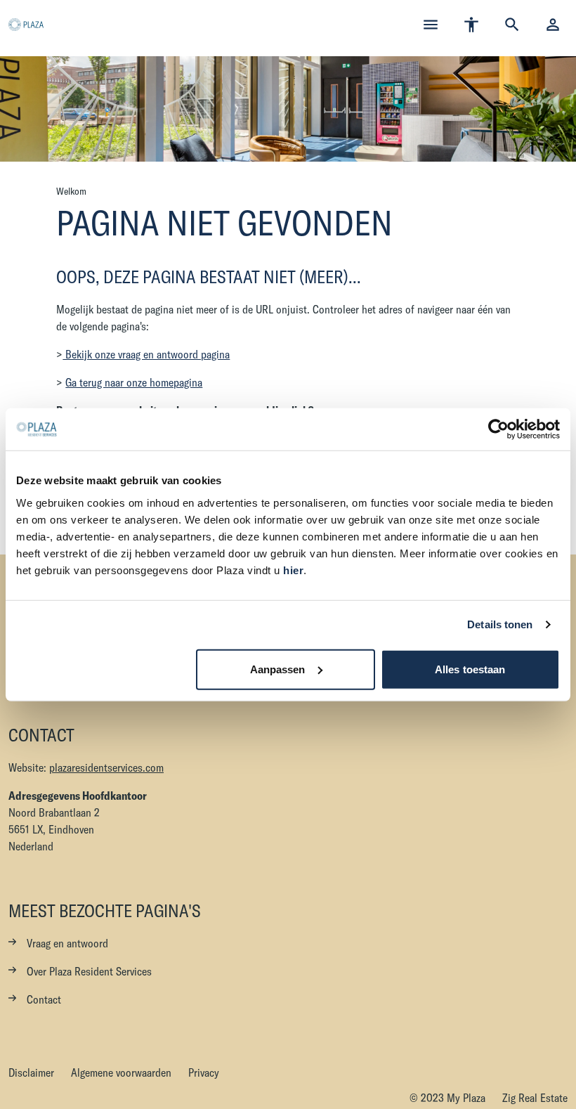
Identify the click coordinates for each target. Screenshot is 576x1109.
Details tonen (499, 624)
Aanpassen (278, 669)
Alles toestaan (470, 669)
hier (293, 570)
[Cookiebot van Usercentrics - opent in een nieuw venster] (498, 429)
